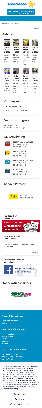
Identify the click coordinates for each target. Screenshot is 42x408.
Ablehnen (21, 399)
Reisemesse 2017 (35, 78)
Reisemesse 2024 (26, 49)
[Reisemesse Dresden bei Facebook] (21, 270)
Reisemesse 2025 (16, 49)
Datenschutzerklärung (10, 389)
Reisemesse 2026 (7, 49)
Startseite (5, 24)
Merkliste (35, 28)
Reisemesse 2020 (7, 78)
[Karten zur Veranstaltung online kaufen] (21, 226)
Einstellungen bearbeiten (21, 404)
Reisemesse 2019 (16, 78)
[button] (39, 18)
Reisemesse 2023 (35, 49)
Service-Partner (15, 184)
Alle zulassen (21, 394)
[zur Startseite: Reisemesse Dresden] (21, 4)
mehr (34, 253)
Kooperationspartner (16, 283)
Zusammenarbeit (12, 236)
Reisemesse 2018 (26, 78)
